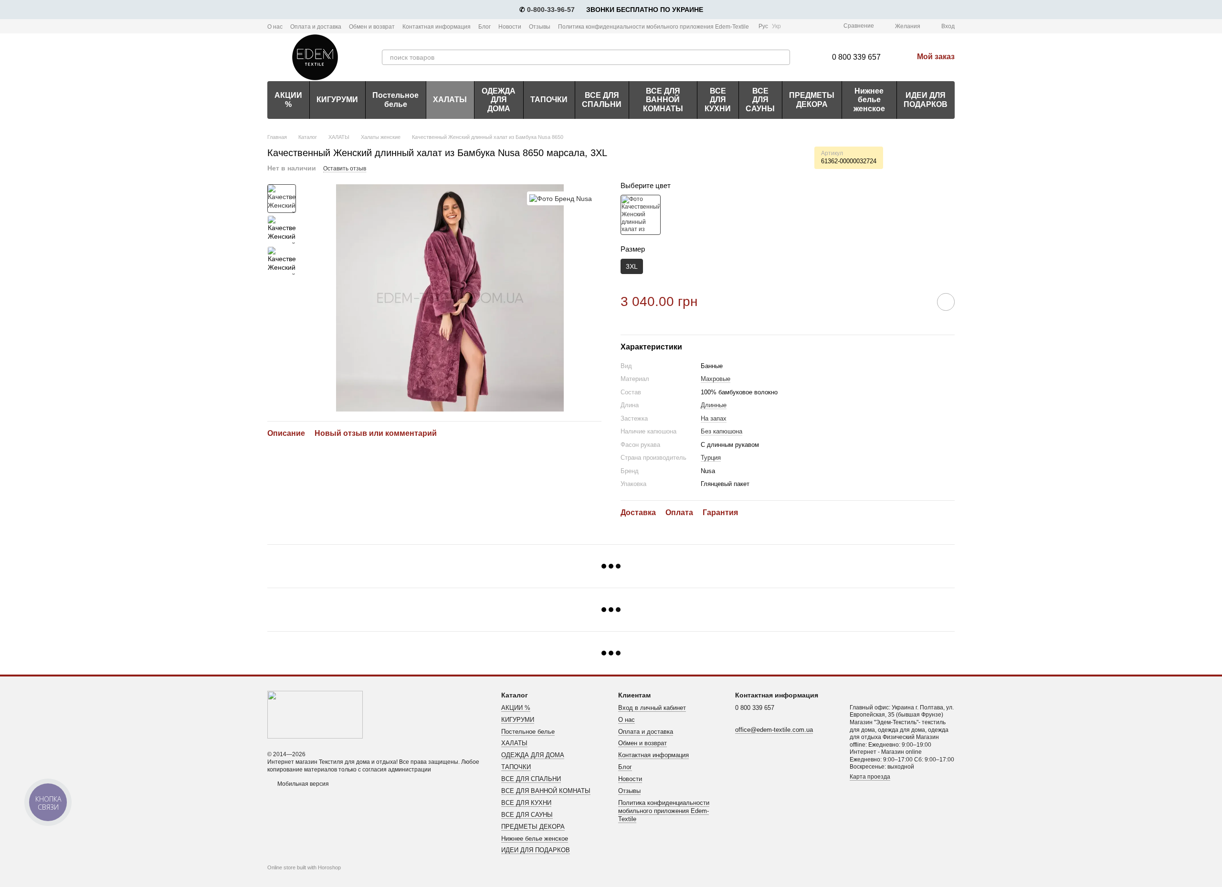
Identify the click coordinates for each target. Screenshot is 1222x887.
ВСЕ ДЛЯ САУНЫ (760, 100)
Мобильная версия (302, 784)
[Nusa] (560, 198)
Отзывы (539, 26)
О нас (275, 26)
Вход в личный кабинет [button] (652, 707)
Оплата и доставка (315, 26)
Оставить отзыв (344, 168)
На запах (714, 418)
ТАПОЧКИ (549, 99)
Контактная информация (436, 26)
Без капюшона (721, 431)
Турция (711, 457)
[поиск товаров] (782, 57)
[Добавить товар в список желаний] (946, 302)
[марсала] (641, 215)
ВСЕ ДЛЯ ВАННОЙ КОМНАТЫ (663, 100)
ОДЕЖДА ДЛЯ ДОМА (499, 100)
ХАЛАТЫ (450, 99)
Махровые (715, 378)
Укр (776, 26)
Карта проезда (870, 776)
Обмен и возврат (372, 26)
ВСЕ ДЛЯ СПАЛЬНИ (602, 99)
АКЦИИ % (288, 99)
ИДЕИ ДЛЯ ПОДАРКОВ (926, 99)
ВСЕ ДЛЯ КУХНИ (718, 100)
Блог (484, 26)
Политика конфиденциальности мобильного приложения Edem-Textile (653, 26)
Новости (509, 26)
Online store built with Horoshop (304, 867)
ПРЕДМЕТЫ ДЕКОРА (811, 99)
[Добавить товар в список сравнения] (918, 301)
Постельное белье (395, 99)
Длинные (714, 405)
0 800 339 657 (856, 57)
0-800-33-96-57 (551, 9)
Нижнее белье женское (869, 100)
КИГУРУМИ (337, 99)
